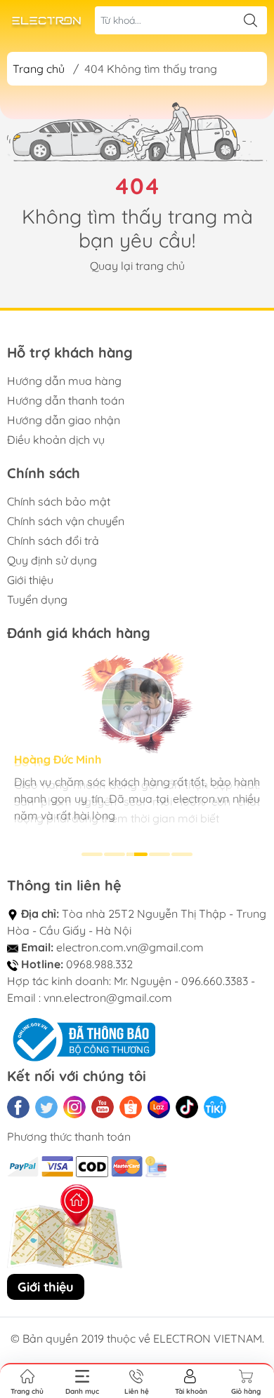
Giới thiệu (30, 580)
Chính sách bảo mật (58, 501)
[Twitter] (46, 1107)
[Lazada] (159, 1107)
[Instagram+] (74, 1107)
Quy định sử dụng (52, 560)
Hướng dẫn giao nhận (63, 420)
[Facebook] (18, 1107)
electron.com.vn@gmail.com (130, 947)
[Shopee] (130, 1107)
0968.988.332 (99, 964)
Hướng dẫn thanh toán (65, 400)
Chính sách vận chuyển (65, 521)
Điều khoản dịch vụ (56, 440)
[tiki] (215, 1107)
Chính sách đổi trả (53, 541)
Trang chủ (39, 69)
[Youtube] (102, 1107)
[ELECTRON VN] (46, 21)
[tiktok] (187, 1107)
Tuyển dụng (37, 599)
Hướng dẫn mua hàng (64, 381)
